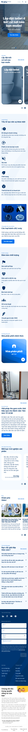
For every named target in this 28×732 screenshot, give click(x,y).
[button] (12, 47)
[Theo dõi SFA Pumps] (2, 616)
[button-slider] (25, 108)
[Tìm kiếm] (23, 2)
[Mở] (26, 2)
